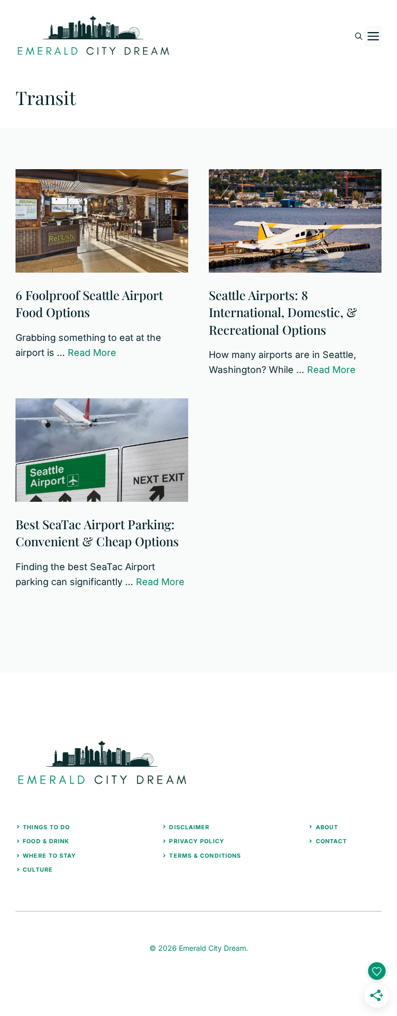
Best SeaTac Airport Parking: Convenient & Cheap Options (97, 533)
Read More (92, 352)
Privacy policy (196, 841)
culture (38, 869)
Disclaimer (189, 827)
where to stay (49, 855)
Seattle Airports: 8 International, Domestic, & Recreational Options (283, 312)
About (327, 827)
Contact (331, 841)
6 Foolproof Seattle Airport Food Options (89, 304)
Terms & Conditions (205, 855)
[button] (359, 36)
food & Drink (46, 841)
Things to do (46, 827)
